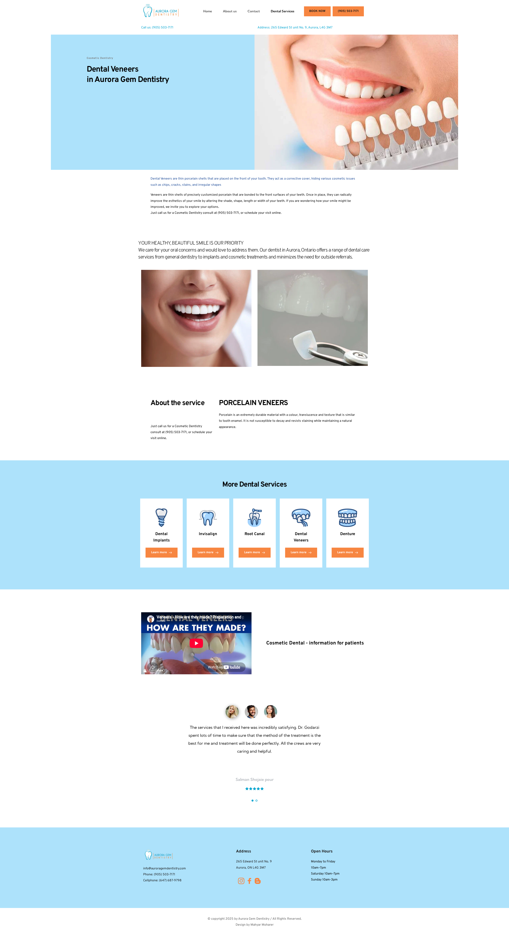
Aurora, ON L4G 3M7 (251, 868)
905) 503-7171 (163, 28)
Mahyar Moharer (262, 925)
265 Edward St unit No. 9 (254, 862)
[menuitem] (207, 11)
